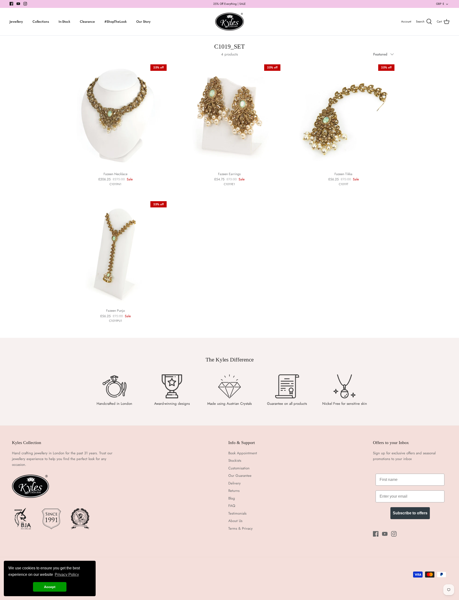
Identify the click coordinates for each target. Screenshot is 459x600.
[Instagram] (25, 4)
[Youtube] (18, 4)
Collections (41, 21)
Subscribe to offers (410, 513)
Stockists (234, 460)
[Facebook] (11, 4)
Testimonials (237, 513)
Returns (234, 490)
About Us (235, 520)
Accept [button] (49, 587)
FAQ (231, 505)
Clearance (87, 21)
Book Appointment (242, 453)
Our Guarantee (239, 475)
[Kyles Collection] (229, 22)
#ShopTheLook (115, 21)
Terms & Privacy (240, 528)
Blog (231, 498)
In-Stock (64, 21)
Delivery (234, 483)
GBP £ (440, 4)
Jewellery (16, 21)
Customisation (239, 468)
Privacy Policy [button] (67, 574)
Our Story (143, 21)
